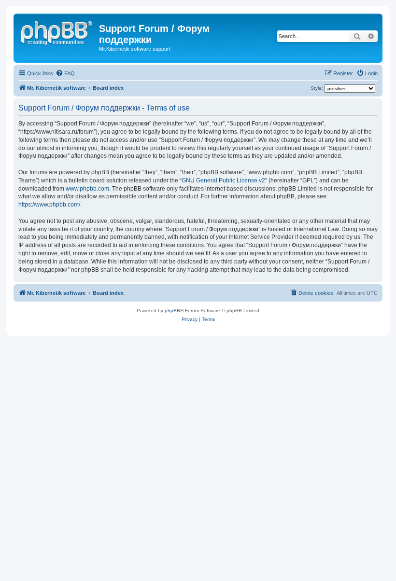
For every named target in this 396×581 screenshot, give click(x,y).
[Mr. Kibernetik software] (57, 31)
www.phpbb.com (87, 188)
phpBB (172, 310)
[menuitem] (65, 73)
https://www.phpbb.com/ (49, 204)
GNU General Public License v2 (223, 180)
